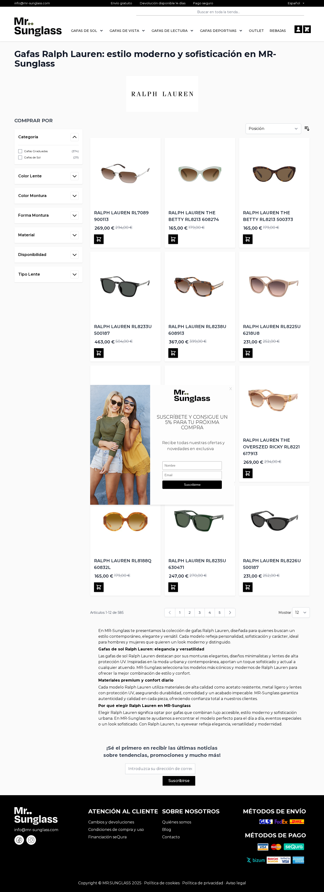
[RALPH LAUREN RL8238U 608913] (199, 287)
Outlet (256, 31)
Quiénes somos (176, 822)
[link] (169, 612)
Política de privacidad (202, 883)
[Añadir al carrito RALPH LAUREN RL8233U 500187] (99, 353)
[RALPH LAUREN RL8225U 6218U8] (274, 287)
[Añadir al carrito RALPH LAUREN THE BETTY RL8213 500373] (248, 239)
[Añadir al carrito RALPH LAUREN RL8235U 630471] (173, 587)
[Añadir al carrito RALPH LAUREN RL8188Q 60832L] (99, 587)
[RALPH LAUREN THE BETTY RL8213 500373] (274, 173)
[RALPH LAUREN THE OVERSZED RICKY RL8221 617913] (274, 400)
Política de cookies (162, 883)
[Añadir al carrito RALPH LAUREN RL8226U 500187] (248, 587)
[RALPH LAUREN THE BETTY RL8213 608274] (199, 173)
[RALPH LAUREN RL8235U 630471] (199, 521)
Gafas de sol (84, 31)
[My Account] (298, 29)
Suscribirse (178, 780)
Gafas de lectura (170, 31)
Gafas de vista (124, 31)
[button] (48, 120)
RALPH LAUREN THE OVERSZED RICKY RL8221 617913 (271, 447)
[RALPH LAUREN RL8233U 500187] (125, 287)
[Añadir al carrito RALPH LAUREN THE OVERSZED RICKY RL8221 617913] (248, 473)
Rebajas (278, 31)
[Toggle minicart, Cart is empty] (307, 29)
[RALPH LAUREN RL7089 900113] (125, 173)
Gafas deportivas (218, 31)
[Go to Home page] (38, 29)
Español (294, 3)
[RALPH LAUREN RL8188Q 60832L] (125, 521)
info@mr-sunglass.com (32, 3)
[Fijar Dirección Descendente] (307, 129)
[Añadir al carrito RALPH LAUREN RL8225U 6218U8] (248, 353)
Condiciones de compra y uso (116, 829)
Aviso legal (236, 883)
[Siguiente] (230, 612)
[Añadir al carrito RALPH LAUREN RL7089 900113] (99, 239)
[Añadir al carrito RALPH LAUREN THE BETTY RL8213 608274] (173, 239)
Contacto (171, 837)
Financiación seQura (107, 837)
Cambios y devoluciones (111, 822)
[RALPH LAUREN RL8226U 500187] (274, 521)
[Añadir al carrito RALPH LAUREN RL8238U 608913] (173, 353)
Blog (166, 829)
